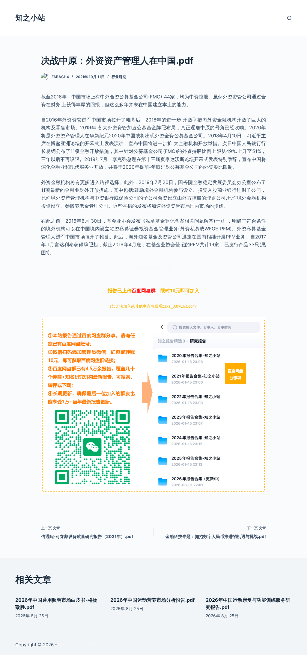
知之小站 (30, 17)
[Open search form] (289, 18)
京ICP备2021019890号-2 (83, 645)
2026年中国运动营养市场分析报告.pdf (152, 600)
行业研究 (119, 77)
